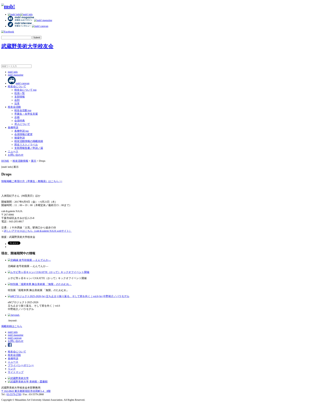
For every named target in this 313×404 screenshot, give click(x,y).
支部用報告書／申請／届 (28, 148)
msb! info (13, 72)
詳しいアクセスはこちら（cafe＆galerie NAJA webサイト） (38, 231)
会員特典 (19, 120)
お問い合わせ (15, 154)
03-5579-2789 (14, 394)
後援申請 (19, 137)
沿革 (17, 103)
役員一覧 (19, 93)
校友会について (17, 86)
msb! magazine (15, 74)
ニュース (13, 151)
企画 (17, 117)
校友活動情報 (20, 160)
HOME (5, 160)
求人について (22, 124)
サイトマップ (15, 372)
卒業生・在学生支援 (26, 113)
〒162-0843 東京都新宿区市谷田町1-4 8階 (26, 391)
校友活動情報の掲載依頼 (28, 141)
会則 (17, 100)
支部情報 (19, 96)
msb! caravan (22, 83)
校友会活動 (14, 107)
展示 (33, 160)
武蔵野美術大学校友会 (27, 46)
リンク (12, 368)
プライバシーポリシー (21, 365)
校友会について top (25, 89)
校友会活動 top (22, 110)
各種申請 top (21, 131)
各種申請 (13, 127)
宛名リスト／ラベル (26, 144)
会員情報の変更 (23, 134)
